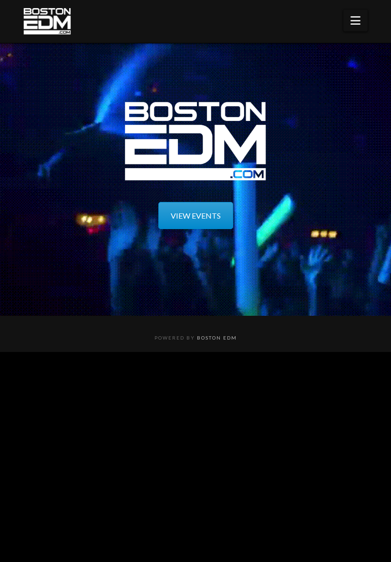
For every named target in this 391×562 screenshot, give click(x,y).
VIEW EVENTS (196, 215)
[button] (355, 20)
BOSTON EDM (217, 338)
